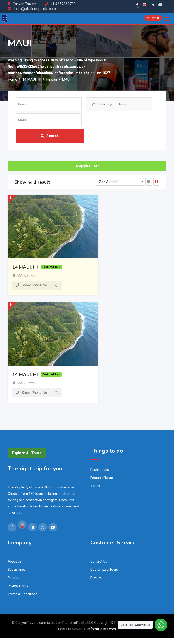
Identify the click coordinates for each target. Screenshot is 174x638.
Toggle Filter (87, 166)
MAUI (21, 275)
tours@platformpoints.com (35, 9)
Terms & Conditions (22, 594)
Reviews (96, 578)
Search (52, 136)
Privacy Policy (18, 586)
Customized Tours (104, 570)
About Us (15, 561)
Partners (14, 578)
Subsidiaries (17, 570)
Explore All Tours (26, 453)
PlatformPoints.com (100, 629)
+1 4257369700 (63, 4)
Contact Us (98, 561)
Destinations (99, 470)
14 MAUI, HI (25, 267)
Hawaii (31, 275)
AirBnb (95, 486)
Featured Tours (101, 478)
